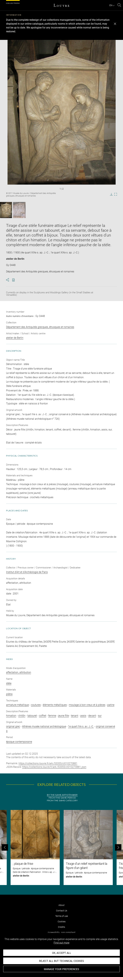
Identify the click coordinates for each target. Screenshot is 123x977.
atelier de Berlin (15, 258)
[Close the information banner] (115, 24)
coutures (36, 704)
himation (11, 715)
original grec (13, 726)
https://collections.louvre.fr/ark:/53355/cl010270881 (48, 763)
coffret (42, 715)
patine (110, 704)
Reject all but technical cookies (61, 961)
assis (83, 715)
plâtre (9, 694)
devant (92, 715)
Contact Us (61, 910)
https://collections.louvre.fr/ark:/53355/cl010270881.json (54, 766)
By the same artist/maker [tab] (62, 795)
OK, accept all (61, 952)
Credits (61, 927)
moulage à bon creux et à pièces (87, 704)
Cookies (62, 921)
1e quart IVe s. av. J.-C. (81, 726)
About (61, 905)
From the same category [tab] (62, 800)
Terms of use (61, 916)
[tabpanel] (61, 847)
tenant (74, 715)
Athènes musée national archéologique (44, 726)
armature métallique (17, 704)
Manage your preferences (61, 969)
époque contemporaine (19, 741)
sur (100, 715)
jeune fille (63, 715)
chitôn (21, 715)
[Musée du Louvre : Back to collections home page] (61, 5)
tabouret (32, 715)
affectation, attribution (18, 672)
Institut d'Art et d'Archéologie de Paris (27, 572)
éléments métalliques (55, 704)
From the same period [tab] (62, 798)
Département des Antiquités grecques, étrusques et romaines (40, 327)
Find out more (61, 942)
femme (52, 715)
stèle (8, 683)
